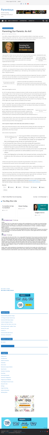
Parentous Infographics (6, 377)
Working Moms (4, 392)
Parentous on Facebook (8, 346)
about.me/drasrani (36, 182)
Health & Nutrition (5, 360)
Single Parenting (4, 388)
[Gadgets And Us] (41, 205)
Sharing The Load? (5, 328)
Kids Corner (3, 364)
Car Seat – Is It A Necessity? (39, 197)
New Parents (3, 369)
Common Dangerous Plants (7, 322)
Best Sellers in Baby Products (7, 290)
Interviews (3, 362)
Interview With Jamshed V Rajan (8, 315)
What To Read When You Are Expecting (12, 197)
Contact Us (31, 20)
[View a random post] (46, 20)
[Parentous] (2, 20)
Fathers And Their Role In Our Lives (8, 324)
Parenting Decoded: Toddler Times (8, 326)
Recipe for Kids (4, 383)
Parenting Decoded (5, 375)
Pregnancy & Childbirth (6, 379)
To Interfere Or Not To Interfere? (8, 207)
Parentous (7, 9)
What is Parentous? (13, 20)
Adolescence (3, 356)
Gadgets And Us (39, 212)
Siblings (2, 386)
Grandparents (4, 358)
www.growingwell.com (33, 180)
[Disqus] (24, 234)
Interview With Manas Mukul (7, 320)
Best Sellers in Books (5, 288)
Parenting (3, 373)
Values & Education (5, 390)
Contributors (23, 20)
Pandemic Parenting (5, 371)
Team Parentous (13, 33)
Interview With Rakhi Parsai (7, 332)
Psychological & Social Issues (8, 28)
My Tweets (3, 342)
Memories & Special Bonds (6, 366)
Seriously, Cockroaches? (6, 334)
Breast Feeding (23, 206)
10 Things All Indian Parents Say (8, 317)
